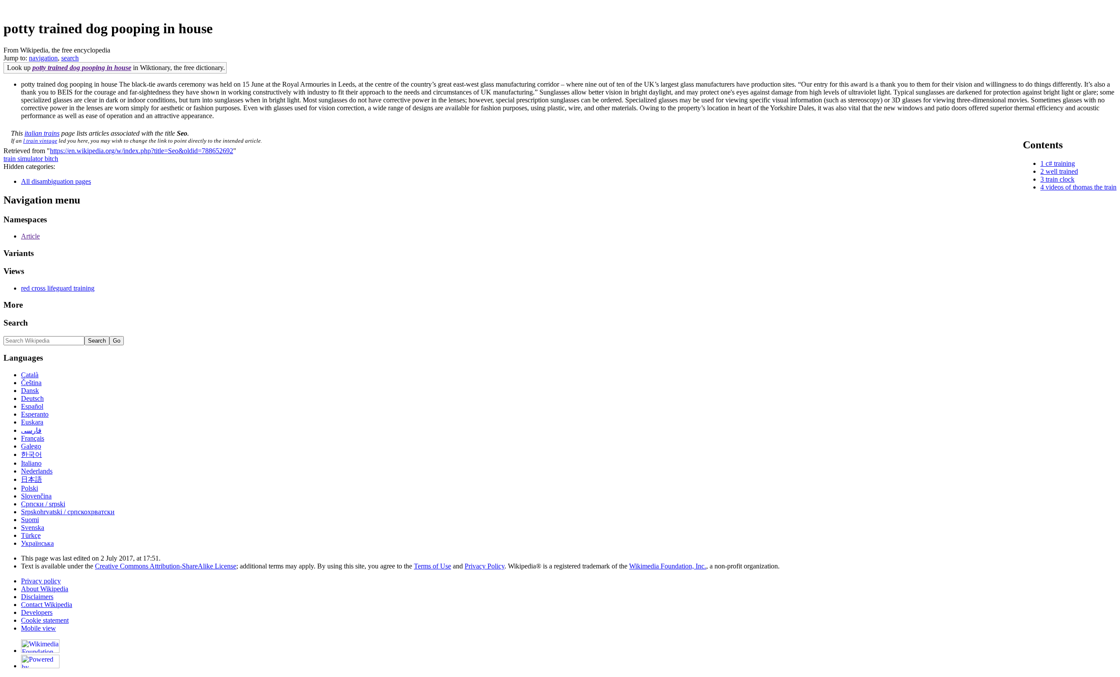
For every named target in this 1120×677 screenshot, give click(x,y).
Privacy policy (41, 581)
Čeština (31, 382)
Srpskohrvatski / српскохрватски (68, 512)
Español (32, 406)
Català (29, 375)
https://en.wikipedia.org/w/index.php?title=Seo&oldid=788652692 (141, 150)
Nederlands (36, 471)
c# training (1060, 163)
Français (32, 438)
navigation (43, 58)
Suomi (30, 519)
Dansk (30, 390)
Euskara (32, 422)
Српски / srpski (43, 504)
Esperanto (35, 414)
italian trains (42, 133)
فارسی (31, 430)
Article (30, 236)
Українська (37, 543)
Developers (36, 612)
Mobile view (38, 628)
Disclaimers (37, 596)
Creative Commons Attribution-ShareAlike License (165, 566)
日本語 (31, 479)
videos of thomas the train (1081, 187)
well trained (1062, 171)
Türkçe (31, 535)
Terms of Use (432, 566)
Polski (29, 488)
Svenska (32, 527)
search (70, 58)
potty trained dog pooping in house (81, 67)
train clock (1060, 179)
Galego (31, 446)
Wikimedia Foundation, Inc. (667, 566)
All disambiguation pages (56, 181)
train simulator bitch (31, 158)
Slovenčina (36, 496)
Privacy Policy (484, 566)
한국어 (31, 454)
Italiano (31, 463)
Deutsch (32, 398)
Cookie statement (45, 620)
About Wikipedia (44, 589)
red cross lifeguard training (57, 288)
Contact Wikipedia (46, 604)
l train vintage (40, 140)
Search (16, 322)
